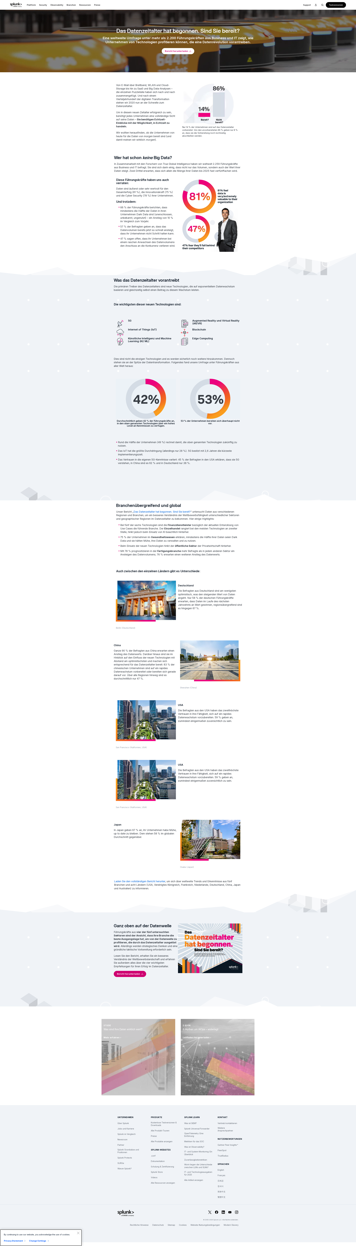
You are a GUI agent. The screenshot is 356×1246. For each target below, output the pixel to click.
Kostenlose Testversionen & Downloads (164, 1123)
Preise (154, 1136)
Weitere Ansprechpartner (225, 1129)
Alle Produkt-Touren (160, 1130)
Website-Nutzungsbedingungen (205, 1225)
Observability (56, 5)
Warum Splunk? (125, 1168)
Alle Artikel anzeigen (193, 1180)
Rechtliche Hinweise (139, 1225)
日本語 (220, 1181)
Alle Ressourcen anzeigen (163, 1183)
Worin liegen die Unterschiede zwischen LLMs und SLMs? (198, 1165)
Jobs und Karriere (126, 1128)
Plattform (31, 5)
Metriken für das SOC (194, 1141)
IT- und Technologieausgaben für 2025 (198, 1173)
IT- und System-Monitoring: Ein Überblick (198, 1153)
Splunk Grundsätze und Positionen (128, 1151)
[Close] (78, 1233)
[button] (31, 5)
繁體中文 (221, 1197)
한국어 (220, 1186)
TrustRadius (223, 1156)
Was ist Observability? (194, 1147)
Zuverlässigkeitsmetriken (195, 1160)
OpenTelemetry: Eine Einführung (193, 1134)
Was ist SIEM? (190, 1123)
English (221, 1170)
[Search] (322, 5)
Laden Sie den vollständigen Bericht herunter (139, 881)
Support (307, 5)
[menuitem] (31, 5)
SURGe (121, 1163)
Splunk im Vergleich (127, 1134)
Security (43, 5)
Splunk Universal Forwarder (197, 1128)
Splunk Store (157, 1172)
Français (221, 1175)
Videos (154, 1177)
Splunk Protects (125, 1158)
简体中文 (221, 1191)
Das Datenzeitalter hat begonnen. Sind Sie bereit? (162, 511)
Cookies (183, 1225)
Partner (121, 1145)
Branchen (71, 5)
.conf (153, 1156)
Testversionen (336, 5)
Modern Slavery (231, 1225)
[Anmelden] (315, 5)
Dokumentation (158, 1161)
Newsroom (122, 1139)
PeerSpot (222, 1150)
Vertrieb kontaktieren (227, 1123)
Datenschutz (158, 1225)
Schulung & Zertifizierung (162, 1166)
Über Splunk (123, 1123)
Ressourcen (85, 5)
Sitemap (171, 1225)
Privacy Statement (13, 1241)
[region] (41, 1237)
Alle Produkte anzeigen (161, 1141)
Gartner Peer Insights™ (228, 1145)
